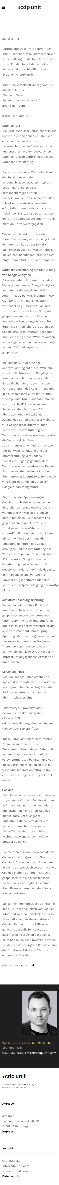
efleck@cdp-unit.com (41, 1053)
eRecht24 (27, 965)
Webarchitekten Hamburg (22, 1084)
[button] (3, 7)
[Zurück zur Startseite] (29, 7)
